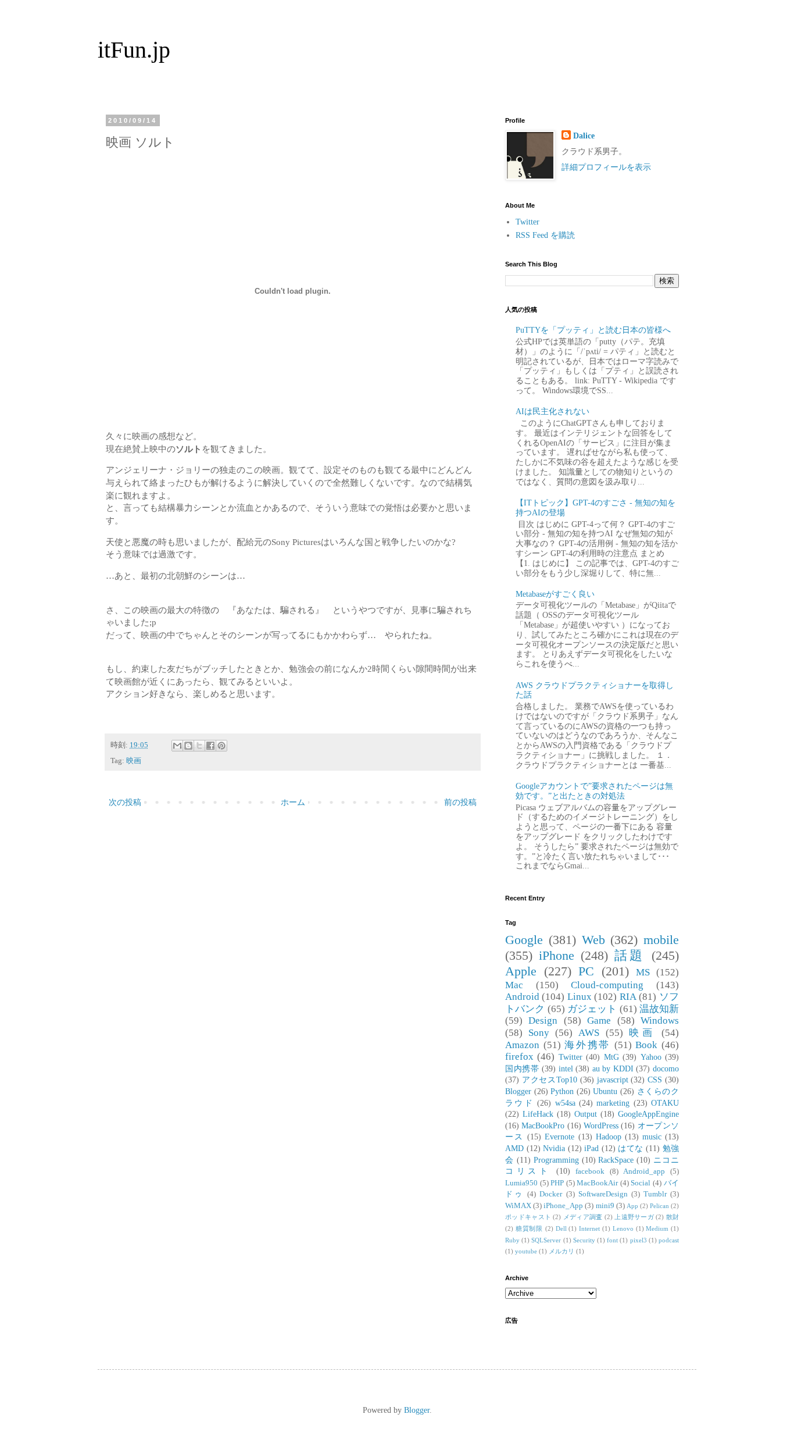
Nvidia (554, 1148)
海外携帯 (587, 1044)
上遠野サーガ (634, 1216)
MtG (611, 1057)
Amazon (522, 1044)
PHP (557, 1183)
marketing (613, 1103)
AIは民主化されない (552, 411)
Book (646, 1044)
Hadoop (608, 1136)
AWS (588, 1032)
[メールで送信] (177, 745)
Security (584, 1240)
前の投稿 (460, 802)
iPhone (556, 955)
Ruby (512, 1240)
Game (599, 1020)
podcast (669, 1240)
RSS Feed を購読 (545, 235)
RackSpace (616, 1160)
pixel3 (638, 1240)
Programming (556, 1160)
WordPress (601, 1125)
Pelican (659, 1205)
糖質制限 (529, 1228)
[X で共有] (199, 745)
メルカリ (561, 1251)
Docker (550, 1194)
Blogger (518, 1091)
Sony (538, 1032)
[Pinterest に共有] (221, 745)
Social (640, 1183)
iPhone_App (563, 1206)
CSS (655, 1079)
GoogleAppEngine (648, 1114)
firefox (519, 1056)
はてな (630, 1148)
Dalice (584, 135)
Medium (657, 1228)
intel (566, 1068)
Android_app (644, 1171)
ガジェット (592, 1008)
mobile (661, 939)
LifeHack (538, 1114)
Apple (521, 971)
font (612, 1240)
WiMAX (518, 1206)
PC (586, 971)
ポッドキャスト (528, 1216)
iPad (591, 1148)
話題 (630, 955)
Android (522, 996)
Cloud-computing (607, 985)
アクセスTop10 (549, 1079)
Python (562, 1091)
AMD (514, 1148)
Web (593, 939)
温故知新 (659, 1008)
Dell (561, 1228)
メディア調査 (583, 1216)
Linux (579, 996)
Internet (589, 1228)
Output (585, 1114)
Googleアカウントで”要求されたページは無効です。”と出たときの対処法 (594, 791)
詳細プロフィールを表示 (606, 167)
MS (643, 972)
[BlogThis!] (188, 745)
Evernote (559, 1136)
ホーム (293, 802)
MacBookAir (597, 1183)
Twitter (527, 222)
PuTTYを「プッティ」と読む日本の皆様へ (593, 330)
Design (542, 1020)
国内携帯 (522, 1068)
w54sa (565, 1103)
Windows (660, 1020)
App (632, 1205)
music (651, 1136)
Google (524, 939)
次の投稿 (125, 802)
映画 (133, 761)
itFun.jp (134, 50)
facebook (590, 1171)
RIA (628, 996)
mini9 (605, 1206)
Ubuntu (605, 1091)
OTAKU (665, 1103)
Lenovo (623, 1228)
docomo (666, 1068)
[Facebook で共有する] (210, 745)
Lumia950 (521, 1183)
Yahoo (651, 1057)
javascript (612, 1079)
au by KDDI (613, 1068)
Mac (514, 985)
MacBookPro (542, 1125)
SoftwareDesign (603, 1194)
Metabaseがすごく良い (555, 594)
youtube (526, 1251)
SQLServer (546, 1240)
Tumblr (655, 1194)
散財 (672, 1216)
